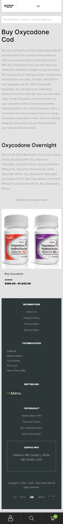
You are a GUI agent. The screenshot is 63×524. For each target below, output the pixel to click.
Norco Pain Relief (31, 434)
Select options (32, 286)
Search (31, 518)
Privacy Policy (31, 324)
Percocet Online (31, 421)
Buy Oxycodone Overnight (40, 174)
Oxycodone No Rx (27, 183)
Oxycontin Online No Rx (31, 169)
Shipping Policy (31, 317)
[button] (39, 6)
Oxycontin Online (25, 164)
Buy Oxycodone (35, 178)
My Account (10, 518)
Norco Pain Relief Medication (19, 154)
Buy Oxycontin (20, 159)
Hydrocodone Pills (31, 415)
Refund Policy (31, 330)
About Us (31, 311)
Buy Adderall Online (31, 427)
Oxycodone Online (13, 178)
